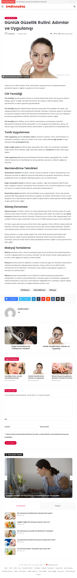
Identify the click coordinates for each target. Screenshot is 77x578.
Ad (6, 419)
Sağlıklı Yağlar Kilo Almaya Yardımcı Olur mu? (33, 522)
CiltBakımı (26, 290)
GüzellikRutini (40, 290)
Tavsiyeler (61, 571)
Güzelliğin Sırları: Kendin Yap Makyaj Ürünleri (13, 377)
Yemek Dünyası (70, 571)
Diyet (6, 568)
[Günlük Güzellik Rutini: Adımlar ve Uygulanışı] (38, 368)
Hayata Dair (59, 568)
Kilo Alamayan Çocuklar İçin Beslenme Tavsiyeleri (35, 531)
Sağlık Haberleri (32, 571)
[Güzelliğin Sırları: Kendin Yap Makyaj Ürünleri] (15, 368)
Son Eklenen (20, 506)
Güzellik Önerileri (11, 18)
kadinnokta (11, 33)
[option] (38, 478)
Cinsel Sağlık (43, 571)
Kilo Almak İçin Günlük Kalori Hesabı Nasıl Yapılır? (35, 513)
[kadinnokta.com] (15, 6)
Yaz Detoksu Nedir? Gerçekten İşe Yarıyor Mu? (34, 549)
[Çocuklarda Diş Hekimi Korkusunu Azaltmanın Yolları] (10, 542)
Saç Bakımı (51, 568)
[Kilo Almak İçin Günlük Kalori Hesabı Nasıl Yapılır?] (10, 516)
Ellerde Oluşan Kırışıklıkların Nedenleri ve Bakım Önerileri (62, 377)
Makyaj (53, 290)
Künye (39, 574)
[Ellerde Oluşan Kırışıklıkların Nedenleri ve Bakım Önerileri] (62, 368)
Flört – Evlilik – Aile (15, 568)
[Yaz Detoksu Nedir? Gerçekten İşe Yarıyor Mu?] (10, 551)
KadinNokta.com (53, 565)
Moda (16, 571)
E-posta (8, 426)
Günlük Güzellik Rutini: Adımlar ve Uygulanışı (36, 377)
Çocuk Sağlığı (52, 571)
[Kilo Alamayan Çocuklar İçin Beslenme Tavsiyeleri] (10, 533)
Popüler (58, 506)
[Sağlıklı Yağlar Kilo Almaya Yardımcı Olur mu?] (10, 525)
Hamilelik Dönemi (7, 571)
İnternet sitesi (44, 426)
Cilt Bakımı (37, 568)
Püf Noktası (22, 571)
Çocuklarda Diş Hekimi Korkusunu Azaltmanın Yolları (30, 495)
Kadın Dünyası (68, 568)
